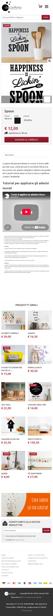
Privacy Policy (19, 540)
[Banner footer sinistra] (25, 504)
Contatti (5, 570)
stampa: (26, 116)
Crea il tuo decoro (36, 555)
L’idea (3, 555)
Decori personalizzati (11, 561)
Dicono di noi (7, 573)
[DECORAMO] (9, 7)
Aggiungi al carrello (26, 140)
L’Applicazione (7, 558)
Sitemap (4, 576)
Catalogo (32, 561)
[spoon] (26, 42)
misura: (7, 116)
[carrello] (40, 7)
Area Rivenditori (35, 564)
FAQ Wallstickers (9, 564)
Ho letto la (15, 540)
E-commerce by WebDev (33, 597)
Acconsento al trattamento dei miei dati (20, 536)
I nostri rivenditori (10, 567)
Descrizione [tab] (9, 155)
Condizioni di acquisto (38, 558)
